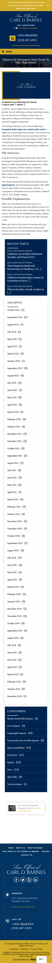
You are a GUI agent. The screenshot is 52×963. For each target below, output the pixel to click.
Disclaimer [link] (14, 949)
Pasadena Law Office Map (29, 809)
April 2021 (12, 492)
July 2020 (11, 557)
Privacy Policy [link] (37, 949)
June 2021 (12, 477)
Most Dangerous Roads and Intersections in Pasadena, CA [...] (24, 267)
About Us (20, 848)
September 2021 (14, 455)
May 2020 (12, 572)
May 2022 (12, 397)
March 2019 (12, 674)
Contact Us (26, 855)
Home (10, 848)
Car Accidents (13, 726)
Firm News (12, 755)
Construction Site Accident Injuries (23, 740)
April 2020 (12, 579)
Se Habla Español (28, 28)
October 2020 (13, 536)
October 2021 (13, 448)
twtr (23, 879)
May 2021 (11, 485)
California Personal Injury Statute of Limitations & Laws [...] (25, 279)
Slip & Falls (12, 777)
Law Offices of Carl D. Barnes (25, 102)
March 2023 (13, 353)
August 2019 (13, 638)
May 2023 (12, 339)
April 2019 (12, 667)
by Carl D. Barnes (25, 250)
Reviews (46, 851)
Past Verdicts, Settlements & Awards (20, 851)
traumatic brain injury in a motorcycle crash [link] (23, 129)
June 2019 (12, 652)
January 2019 (13, 689)
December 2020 (14, 521)
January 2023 (13, 361)
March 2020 (13, 587)
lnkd (35, 879)
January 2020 (13, 601)
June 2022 (12, 390)
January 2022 (13, 426)
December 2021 (14, 434)
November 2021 (14, 441)
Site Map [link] (24, 949)
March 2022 (13, 412)
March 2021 (12, 499)
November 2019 (14, 616)
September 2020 (14, 543)
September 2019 (14, 630)
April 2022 (12, 404)
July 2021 (11, 470)
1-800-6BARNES (27, 35)
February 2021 (14, 506)
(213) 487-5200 (27, 40)
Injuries (20, 104)
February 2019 (14, 681)
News (9, 769)
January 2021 (13, 514)
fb (16, 879)
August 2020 (13, 550)
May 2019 (11, 659)
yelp (29, 879)
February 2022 (14, 419)
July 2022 (11, 382)
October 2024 (13, 310)
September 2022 (14, 368)
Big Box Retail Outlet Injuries (20, 718)
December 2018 (14, 696)
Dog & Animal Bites (15, 747)
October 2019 (13, 623)
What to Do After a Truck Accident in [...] (25, 291)
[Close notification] (48, 5)
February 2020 (14, 594)
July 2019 (11, 645)
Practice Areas (35, 848)
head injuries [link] (8, 185)
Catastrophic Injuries (16, 733)
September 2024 (14, 317)
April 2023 (12, 346)
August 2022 (13, 375)
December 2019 (14, 608)
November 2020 (14, 528)
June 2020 (12, 565)
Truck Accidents (14, 784)
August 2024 (13, 324)
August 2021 (13, 463)
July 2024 (11, 331)
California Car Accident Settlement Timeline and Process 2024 (24, 255)
